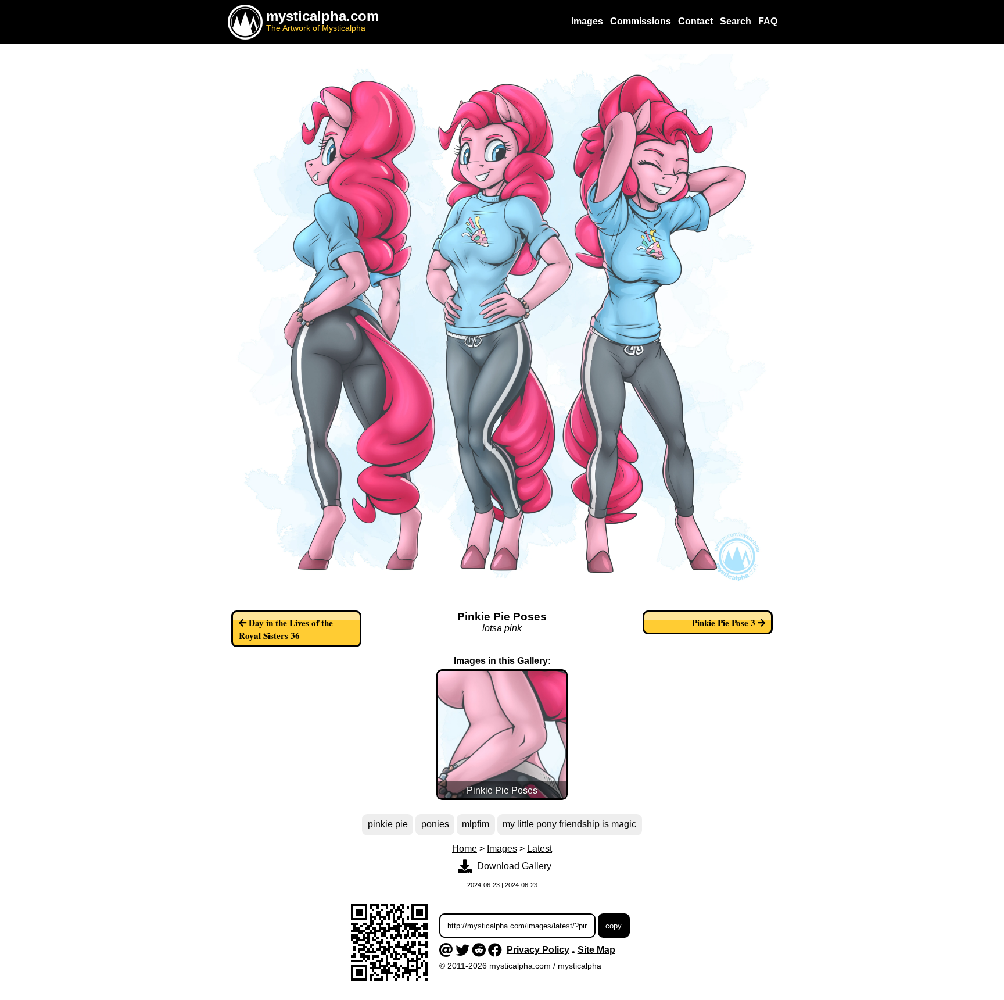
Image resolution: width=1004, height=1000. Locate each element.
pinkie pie (388, 824)
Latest (539, 848)
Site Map (596, 950)
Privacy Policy (538, 950)
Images (502, 848)
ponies (435, 824)
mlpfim (475, 824)
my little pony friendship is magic (569, 824)
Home (464, 848)
